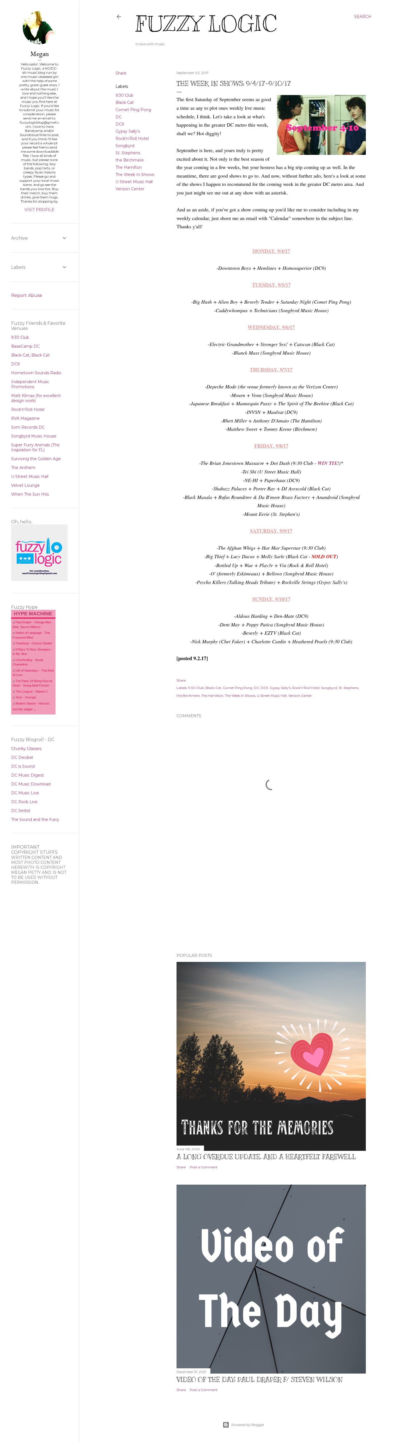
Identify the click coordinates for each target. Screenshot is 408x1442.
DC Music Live (25, 792)
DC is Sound (23, 766)
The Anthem (23, 467)
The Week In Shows (134, 174)
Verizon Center (129, 188)
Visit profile (39, 209)
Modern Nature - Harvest (32, 703)
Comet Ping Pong (133, 109)
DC (118, 116)
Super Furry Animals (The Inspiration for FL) (35, 447)
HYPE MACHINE (33, 613)
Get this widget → (24, 709)
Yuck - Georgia (26, 697)
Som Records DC (28, 427)
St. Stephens (127, 152)
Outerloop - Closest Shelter (34, 643)
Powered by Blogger (247, 1425)
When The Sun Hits (30, 494)
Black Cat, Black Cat (30, 355)
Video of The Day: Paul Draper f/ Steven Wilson (259, 1379)
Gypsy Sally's (127, 131)
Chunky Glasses (26, 748)
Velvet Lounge (25, 485)
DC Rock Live (24, 801)
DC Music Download (31, 784)
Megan (39, 53)
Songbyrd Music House (33, 436)
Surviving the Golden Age (36, 458)
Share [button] (121, 73)
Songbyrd (124, 145)
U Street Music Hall (134, 181)
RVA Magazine (25, 418)
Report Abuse (26, 295)
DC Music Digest (27, 775)
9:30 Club (124, 95)
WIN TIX (327, 463)
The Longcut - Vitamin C (32, 691)
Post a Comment (204, 1167)
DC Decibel (22, 757)
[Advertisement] (271, 900)
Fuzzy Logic (205, 24)
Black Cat (124, 102)
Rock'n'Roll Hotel (132, 138)
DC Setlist (20, 810)
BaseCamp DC (25, 346)
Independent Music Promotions (30, 384)
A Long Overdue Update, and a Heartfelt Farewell (266, 1156)
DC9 (119, 124)
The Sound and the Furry (35, 819)
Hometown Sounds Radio (36, 372)
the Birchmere (129, 160)
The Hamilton (128, 167)
